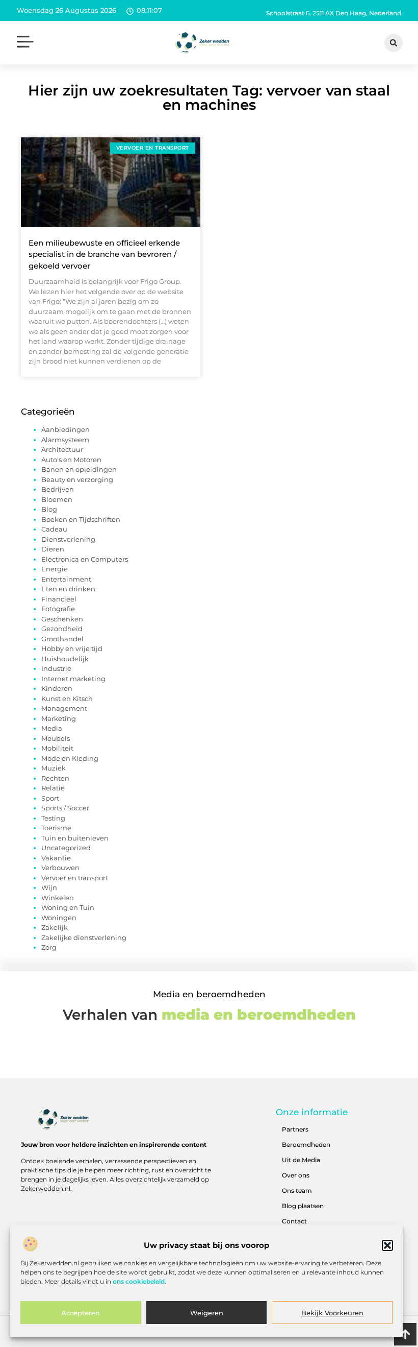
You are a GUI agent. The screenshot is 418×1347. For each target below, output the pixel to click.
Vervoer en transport (74, 878)
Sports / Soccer (65, 808)
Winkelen (57, 898)
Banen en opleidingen (79, 469)
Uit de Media (301, 1160)
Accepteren (80, 1313)
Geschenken (62, 619)
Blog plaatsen (303, 1206)
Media (51, 728)
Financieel (58, 599)
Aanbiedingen (65, 429)
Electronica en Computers (84, 559)
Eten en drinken (68, 589)
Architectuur (62, 449)
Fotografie (58, 609)
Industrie (56, 668)
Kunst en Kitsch (67, 698)
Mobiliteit (57, 748)
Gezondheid (62, 628)
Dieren (52, 549)
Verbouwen (60, 867)
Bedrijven (57, 489)
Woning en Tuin (67, 907)
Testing (53, 818)
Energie (54, 569)
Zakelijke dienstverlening (83, 937)
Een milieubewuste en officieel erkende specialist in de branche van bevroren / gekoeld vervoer (104, 254)
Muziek (53, 768)
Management (64, 708)
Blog (49, 509)
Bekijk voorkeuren (332, 1313)
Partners (295, 1129)
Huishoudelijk (65, 659)
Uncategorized (66, 848)
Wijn (49, 887)
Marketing (58, 718)
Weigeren (206, 1313)
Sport (50, 798)
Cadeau (54, 529)
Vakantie (56, 858)
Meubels (55, 738)
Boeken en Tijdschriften (80, 519)
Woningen (58, 917)
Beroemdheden (306, 1144)
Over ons (295, 1175)
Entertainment (66, 579)
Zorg (49, 947)
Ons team (297, 1190)
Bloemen (56, 499)
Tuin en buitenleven (75, 838)
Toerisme (56, 828)
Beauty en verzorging (77, 479)
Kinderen (56, 688)
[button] (387, 1245)
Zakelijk (54, 927)
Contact (294, 1221)
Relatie (53, 788)
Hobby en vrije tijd (71, 648)
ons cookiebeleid (139, 1281)
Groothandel (62, 639)
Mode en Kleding (69, 758)
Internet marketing (73, 679)
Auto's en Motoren (71, 459)
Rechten (55, 778)
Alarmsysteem (65, 440)
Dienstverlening (68, 539)
